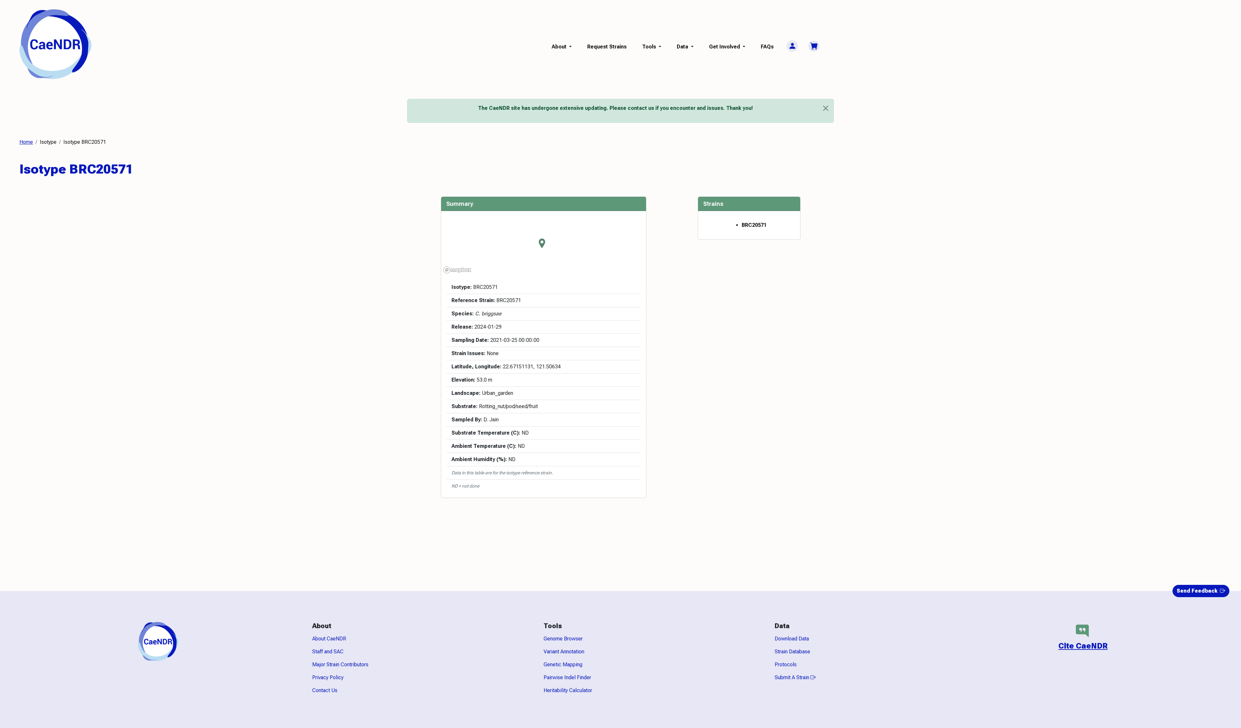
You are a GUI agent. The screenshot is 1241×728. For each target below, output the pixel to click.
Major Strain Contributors (340, 664)
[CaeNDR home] (55, 43)
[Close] (825, 108)
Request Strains (607, 47)
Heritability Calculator (568, 690)
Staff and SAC (328, 652)
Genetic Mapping (563, 664)
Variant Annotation (564, 652)
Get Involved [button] (725, 47)
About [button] (560, 47)
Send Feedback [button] (1198, 591)
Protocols (786, 664)
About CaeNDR (329, 639)
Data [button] (683, 47)
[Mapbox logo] (457, 270)
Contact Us (324, 690)
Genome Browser (563, 639)
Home (26, 142)
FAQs (767, 47)
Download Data (792, 639)
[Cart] (814, 46)
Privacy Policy (328, 677)
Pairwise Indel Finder (567, 677)
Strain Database (792, 652)
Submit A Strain (793, 677)
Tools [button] (649, 47)
